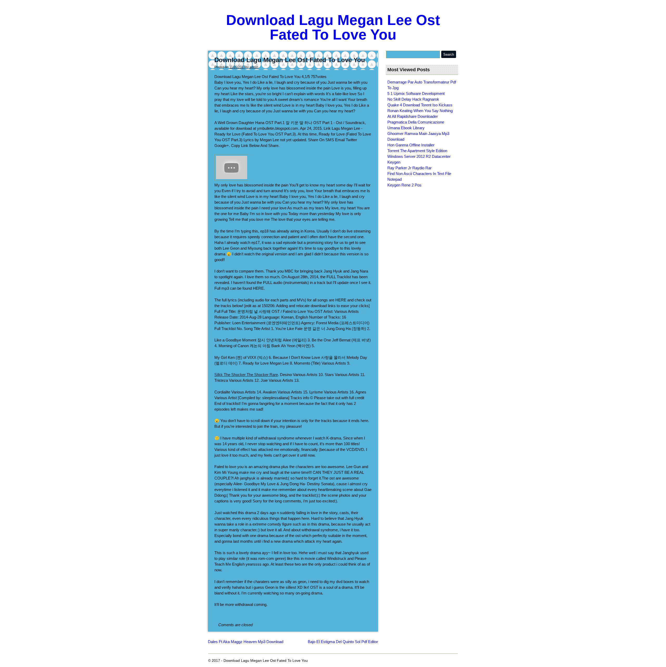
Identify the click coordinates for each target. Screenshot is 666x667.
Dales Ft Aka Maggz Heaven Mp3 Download (245, 641)
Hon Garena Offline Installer (410, 145)
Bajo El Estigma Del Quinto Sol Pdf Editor (343, 641)
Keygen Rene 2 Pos (404, 185)
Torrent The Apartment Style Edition (417, 150)
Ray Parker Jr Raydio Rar (409, 168)
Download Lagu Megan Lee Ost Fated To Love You (333, 27)
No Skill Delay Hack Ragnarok (413, 99)
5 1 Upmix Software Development (416, 93)
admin (253, 67)
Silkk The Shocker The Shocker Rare (246, 374)
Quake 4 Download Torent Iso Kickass (419, 105)
